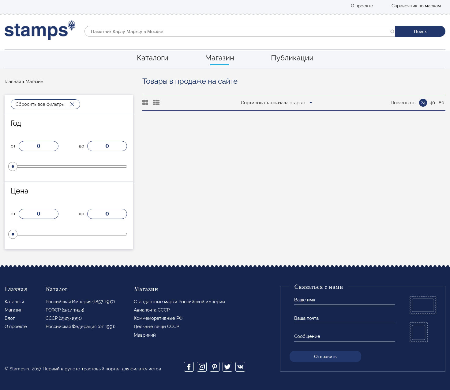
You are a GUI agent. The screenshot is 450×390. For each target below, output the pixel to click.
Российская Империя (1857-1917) (80, 301)
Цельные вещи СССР (156, 326)
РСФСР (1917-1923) (65, 310)
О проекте (362, 6)
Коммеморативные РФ (158, 318)
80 (441, 102)
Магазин (219, 57)
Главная (13, 81)
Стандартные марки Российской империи (179, 301)
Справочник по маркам (416, 6)
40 (432, 102)
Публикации (292, 57)
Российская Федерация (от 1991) (80, 326)
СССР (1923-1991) (64, 318)
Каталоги (152, 57)
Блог (10, 318)
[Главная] (40, 31)
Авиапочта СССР (152, 310)
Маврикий (145, 335)
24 (423, 102)
